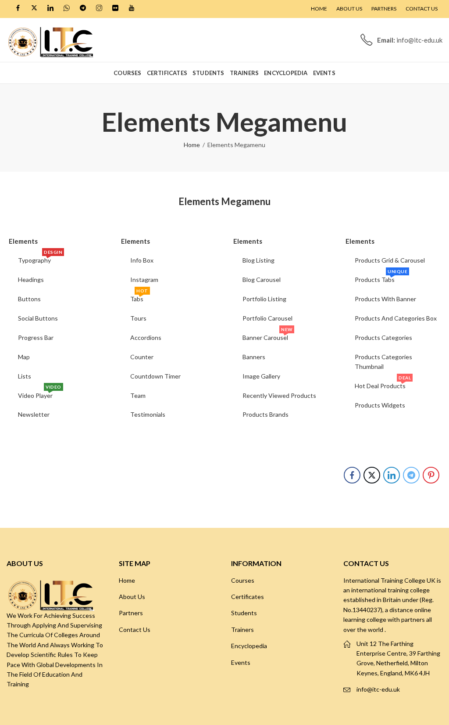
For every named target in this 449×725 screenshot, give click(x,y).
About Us (132, 596)
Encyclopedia (249, 645)
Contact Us (134, 629)
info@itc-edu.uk (378, 689)
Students (244, 613)
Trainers (242, 629)
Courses (242, 580)
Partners (131, 613)
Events (240, 662)
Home (192, 144)
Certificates (247, 596)
